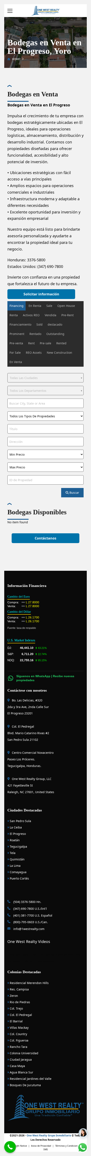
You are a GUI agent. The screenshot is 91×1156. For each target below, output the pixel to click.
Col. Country (18, 1034)
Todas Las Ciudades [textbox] (24, 378)
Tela (12, 853)
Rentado (35, 334)
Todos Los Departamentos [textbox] (28, 391)
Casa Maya (17, 1066)
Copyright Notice (18, 1145)
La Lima (15, 866)
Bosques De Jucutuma (25, 1085)
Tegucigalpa (18, 846)
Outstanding (55, 334)
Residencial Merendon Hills (29, 983)
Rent (31, 343)
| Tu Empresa (46, 954)
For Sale (15, 353)
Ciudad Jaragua (20, 1059)
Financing (16, 306)
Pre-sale (45, 343)
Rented (61, 343)
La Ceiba (15, 827)
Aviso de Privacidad (41, 1145)
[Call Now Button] (10, 1147)
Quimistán (17, 859)
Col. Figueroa (18, 1040)
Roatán (14, 840)
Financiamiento (20, 324)
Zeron (13, 996)
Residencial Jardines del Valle (30, 1079)
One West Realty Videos (28, 941)
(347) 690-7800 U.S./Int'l (29, 909)
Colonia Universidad (23, 1053)
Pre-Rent (67, 315)
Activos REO (31, 315)
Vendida (50, 315)
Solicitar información (41, 294)
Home (16, 59)
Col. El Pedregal (20, 1015)
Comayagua (17, 872)
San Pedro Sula (20, 821)
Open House (66, 306)
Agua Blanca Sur (21, 1072)
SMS (45, 1149)
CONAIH (33, 954)
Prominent (17, 334)
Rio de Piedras (19, 1002)
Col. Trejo (16, 1008)
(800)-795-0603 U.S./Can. (30, 922)
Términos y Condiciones (67, 1145)
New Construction (59, 353)
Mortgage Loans (19, 954)
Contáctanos (45, 538)
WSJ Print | (31, 961)
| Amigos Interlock (63, 954)
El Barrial (16, 1021)
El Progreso (17, 834)
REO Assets (34, 353)
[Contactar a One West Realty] (83, 1132)
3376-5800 (36, 259)
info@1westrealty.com (28, 929)
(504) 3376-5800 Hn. (26, 902)
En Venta (16, 362)
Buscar (74, 493)
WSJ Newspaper (46, 961)
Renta (14, 315)
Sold (39, 324)
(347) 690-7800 (50, 266)
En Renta (35, 306)
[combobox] (45, 377)
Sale (49, 306)
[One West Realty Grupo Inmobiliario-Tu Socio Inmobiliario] (45, 11)
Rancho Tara (18, 1047)
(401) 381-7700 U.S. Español (32, 915)
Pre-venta (16, 343)
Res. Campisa (19, 989)
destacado (55, 324)
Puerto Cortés (19, 878)
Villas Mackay (19, 1028)
